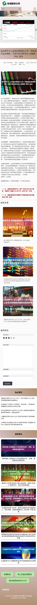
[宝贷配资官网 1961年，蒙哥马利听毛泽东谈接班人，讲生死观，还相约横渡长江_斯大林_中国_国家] (18, 497)
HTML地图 (28, 596)
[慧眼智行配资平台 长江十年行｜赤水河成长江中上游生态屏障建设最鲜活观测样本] (18, 301)
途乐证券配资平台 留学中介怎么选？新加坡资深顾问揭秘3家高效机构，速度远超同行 (18, 411)
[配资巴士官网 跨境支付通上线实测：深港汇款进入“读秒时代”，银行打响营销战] (18, 472)
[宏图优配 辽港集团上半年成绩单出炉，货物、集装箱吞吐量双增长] (18, 448)
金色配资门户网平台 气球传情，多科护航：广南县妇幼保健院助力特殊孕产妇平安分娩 (18, 405)
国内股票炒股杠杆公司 (18, 580)
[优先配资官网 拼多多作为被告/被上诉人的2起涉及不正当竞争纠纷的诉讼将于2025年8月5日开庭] (18, 261)
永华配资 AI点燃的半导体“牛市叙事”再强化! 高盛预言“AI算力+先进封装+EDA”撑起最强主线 (18, 423)
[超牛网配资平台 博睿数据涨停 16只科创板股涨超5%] (18, 222)
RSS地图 (22, 596)
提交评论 (7, 384)
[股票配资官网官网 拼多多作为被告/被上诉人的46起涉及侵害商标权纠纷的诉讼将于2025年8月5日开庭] (18, 524)
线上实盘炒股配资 (25, 574)
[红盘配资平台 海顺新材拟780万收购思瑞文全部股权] (18, 550)
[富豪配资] (11, 3)
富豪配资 (7, 574)
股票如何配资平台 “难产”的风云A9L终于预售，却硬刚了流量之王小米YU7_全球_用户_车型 (18, 190)
